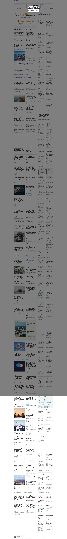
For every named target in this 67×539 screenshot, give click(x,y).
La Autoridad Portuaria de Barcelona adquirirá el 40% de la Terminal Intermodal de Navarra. (31, 468)
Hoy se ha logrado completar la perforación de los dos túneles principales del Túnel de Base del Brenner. (49, 292)
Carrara (39, 400)
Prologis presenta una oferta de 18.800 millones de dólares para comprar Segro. (31, 268)
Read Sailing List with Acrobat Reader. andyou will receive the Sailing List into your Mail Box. (27, 21)
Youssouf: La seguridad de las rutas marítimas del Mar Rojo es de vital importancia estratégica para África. (18, 442)
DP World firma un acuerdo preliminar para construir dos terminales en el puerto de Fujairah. (41, 362)
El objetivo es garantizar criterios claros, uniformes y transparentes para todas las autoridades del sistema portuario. (49, 501)
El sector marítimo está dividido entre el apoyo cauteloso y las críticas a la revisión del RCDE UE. (19, 497)
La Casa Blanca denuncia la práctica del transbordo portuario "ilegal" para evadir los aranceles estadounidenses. (30, 33)
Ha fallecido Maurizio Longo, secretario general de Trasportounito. (49, 144)
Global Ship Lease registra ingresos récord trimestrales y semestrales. (41, 199)
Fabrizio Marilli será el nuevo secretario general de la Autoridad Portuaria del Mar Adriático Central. (41, 262)
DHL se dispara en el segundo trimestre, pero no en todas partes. (49, 187)
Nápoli (45, 399)
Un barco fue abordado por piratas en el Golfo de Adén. (31, 72)
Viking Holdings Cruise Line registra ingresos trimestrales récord (41, 73)
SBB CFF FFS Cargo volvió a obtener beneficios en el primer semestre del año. (19, 31)
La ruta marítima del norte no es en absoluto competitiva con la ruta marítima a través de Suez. (19, 224)
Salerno (50, 397)
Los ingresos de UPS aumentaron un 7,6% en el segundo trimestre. (41, 303)
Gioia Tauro (45, 397)
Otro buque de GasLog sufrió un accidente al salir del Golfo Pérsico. (49, 237)
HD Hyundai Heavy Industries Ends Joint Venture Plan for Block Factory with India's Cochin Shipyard (41, 429)
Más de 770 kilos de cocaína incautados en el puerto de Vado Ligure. (41, 465)
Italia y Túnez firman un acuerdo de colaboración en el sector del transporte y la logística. (49, 283)
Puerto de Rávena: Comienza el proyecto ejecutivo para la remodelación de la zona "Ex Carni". (49, 42)
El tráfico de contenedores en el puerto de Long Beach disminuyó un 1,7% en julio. (41, 83)
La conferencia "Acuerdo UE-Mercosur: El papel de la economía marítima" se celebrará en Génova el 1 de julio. (41, 414)
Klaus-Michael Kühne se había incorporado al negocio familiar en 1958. (49, 26)
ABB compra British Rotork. (49, 516)
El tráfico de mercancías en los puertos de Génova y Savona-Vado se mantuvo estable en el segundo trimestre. (19, 201)
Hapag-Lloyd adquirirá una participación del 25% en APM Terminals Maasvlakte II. (31, 85)
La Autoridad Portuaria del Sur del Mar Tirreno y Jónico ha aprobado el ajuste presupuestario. (41, 273)
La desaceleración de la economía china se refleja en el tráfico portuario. (31, 54)
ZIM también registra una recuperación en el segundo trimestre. (31, 97)
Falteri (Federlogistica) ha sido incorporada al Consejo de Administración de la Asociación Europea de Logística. (49, 381)
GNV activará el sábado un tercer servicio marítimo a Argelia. (41, 207)
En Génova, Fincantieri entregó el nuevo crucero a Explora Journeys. (31, 436)
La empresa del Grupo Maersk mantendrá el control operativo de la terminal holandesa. (31, 90)
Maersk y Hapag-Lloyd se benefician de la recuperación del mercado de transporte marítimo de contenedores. (31, 189)
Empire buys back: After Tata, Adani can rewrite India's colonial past (49, 428)
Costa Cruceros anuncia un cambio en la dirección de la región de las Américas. (49, 105)
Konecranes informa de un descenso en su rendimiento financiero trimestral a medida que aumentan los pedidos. (41, 342)
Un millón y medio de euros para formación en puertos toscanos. (49, 272)
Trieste (50, 400)
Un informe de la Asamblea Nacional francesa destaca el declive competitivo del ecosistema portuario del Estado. (19, 311)
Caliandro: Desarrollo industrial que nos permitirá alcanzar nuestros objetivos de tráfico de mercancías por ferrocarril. (19, 472)
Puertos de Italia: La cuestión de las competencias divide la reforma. (25, 488)
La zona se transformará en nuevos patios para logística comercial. (41, 167)
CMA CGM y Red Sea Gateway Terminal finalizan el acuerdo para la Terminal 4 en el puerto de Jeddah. (31, 43)
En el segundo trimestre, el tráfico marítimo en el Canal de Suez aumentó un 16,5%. (31, 289)
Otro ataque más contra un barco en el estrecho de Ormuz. (31, 496)
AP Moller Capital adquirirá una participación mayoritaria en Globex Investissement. (19, 119)
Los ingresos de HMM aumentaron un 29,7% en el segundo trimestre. (19, 179)
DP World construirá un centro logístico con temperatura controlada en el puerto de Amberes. (49, 200)
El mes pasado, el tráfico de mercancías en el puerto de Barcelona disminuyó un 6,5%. (19, 128)
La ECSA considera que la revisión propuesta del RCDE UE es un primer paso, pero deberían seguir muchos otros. (19, 507)
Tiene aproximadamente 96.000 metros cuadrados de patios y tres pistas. (41, 287)
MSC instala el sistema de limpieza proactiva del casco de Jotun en (41, 124)
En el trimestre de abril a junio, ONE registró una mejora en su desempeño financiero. (19, 279)
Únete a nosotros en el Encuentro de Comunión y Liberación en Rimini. (41, 42)
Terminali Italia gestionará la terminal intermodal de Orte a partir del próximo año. (41, 283)
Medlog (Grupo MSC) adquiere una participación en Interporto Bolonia (19, 467)
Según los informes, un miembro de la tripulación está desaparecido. (41, 222)
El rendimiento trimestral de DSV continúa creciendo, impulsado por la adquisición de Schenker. (41, 380)
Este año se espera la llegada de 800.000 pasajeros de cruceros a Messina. (49, 217)
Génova (45, 396)
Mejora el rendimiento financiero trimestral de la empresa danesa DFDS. (41, 94)
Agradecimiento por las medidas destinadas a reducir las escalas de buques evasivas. (30, 513)
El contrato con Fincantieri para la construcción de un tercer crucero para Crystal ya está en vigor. (18, 248)
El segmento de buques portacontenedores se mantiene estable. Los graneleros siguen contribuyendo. (49, 212)
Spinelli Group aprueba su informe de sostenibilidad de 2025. (44, 254)
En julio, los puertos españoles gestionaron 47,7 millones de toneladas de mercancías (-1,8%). (41, 32)
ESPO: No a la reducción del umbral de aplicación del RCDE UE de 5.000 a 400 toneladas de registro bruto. (31, 507)
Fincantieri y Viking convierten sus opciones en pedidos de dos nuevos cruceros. (19, 72)
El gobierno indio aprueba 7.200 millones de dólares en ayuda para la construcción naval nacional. (31, 400)
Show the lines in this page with (29, 23)
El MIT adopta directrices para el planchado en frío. (49, 497)
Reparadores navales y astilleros (48, 405)
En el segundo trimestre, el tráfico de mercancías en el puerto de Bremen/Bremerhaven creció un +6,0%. (24, 64)
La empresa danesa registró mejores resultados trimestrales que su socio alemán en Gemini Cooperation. (30, 195)
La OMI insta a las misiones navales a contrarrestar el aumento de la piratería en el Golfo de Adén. (18, 43)
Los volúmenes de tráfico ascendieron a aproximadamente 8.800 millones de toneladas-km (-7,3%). (31, 318)
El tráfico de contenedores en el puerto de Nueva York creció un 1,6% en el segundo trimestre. (41, 227)
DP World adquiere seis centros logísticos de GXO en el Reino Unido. (41, 187)
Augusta (40, 397)
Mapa (50, 402)
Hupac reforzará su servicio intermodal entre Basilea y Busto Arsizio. (49, 52)
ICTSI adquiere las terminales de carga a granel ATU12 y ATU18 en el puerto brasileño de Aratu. (49, 332)
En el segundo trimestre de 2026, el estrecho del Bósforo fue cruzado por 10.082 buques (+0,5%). (18, 299)
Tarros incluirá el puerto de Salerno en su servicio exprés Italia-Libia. (44, 16)
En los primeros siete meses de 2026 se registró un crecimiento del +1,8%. (49, 79)
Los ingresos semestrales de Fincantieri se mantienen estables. (18, 355)
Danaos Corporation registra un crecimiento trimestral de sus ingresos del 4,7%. (49, 208)
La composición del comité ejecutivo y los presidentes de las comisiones (49, 356)
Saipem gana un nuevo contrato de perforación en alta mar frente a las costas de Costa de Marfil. (49, 371)
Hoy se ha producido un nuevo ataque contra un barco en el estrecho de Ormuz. (41, 487)
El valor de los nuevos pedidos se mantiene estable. (40, 374)
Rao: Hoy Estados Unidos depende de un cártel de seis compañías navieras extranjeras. (31, 372)
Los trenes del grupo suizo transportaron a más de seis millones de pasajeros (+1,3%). (19, 36)
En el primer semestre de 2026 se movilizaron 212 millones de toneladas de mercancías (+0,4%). (19, 456)
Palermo (45, 400)
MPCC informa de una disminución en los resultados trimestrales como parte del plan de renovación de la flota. (41, 24)
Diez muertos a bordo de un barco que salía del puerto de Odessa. (49, 480)
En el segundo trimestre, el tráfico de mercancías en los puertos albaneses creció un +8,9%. (31, 355)
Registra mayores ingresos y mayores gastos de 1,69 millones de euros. (41, 277)
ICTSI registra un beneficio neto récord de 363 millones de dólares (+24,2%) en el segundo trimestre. (41, 238)
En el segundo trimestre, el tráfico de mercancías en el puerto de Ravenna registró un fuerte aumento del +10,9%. (49, 177)
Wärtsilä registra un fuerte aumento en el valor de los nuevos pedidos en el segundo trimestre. (49, 466)
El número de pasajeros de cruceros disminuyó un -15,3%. (41, 183)
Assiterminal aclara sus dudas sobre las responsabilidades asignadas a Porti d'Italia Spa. (41, 517)
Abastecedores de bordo (47, 406)
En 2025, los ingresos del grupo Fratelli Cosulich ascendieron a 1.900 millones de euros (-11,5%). (41, 144)
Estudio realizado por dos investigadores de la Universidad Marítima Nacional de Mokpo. (19, 229)
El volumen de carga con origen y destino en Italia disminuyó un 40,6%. (41, 139)
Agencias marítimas (40, 407)
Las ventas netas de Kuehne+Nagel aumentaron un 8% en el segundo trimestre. (41, 353)
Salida (48, 170)
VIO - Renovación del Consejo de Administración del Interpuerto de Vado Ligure (49, 362)
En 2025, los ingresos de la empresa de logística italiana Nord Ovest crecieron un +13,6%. (49, 304)
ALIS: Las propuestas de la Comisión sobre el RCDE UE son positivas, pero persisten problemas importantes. (41, 499)
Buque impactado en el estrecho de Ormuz (31, 117)
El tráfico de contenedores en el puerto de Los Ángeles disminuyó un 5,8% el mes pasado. (49, 73)
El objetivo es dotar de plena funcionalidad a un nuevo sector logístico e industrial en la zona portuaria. (49, 47)
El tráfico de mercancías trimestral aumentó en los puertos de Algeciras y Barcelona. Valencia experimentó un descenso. (41, 313)
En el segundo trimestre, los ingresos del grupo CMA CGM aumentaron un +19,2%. (31, 377)
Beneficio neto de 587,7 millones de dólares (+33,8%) (41, 77)
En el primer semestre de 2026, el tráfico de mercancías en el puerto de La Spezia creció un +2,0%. (19, 149)
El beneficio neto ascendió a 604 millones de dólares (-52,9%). (41, 307)
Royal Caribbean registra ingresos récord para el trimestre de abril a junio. (18, 377)
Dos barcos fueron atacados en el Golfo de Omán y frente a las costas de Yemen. (31, 212)
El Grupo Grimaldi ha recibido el (49, 133)
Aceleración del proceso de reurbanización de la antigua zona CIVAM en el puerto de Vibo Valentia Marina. (41, 161)
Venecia (50, 401)
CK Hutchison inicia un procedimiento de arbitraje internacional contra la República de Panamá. (19, 85)
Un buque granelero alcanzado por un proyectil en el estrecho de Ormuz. (41, 217)
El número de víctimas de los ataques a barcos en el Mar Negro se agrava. (49, 476)
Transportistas (46, 407)
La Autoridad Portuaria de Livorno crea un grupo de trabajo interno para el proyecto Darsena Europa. (45, 115)
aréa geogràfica (50, 173)
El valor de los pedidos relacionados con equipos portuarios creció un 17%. (41, 348)
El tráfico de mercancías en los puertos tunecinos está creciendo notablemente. (31, 149)
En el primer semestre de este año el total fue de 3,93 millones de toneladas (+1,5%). (19, 114)
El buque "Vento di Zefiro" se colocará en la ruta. (44, 19)
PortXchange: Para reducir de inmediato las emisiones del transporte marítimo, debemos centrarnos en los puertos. (19, 388)
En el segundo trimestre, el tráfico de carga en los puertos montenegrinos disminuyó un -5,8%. (41, 134)
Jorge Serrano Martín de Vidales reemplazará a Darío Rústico (49, 110)
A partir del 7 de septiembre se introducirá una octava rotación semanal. (49, 57)
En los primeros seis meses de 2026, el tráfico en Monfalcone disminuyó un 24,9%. (31, 394)
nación (48, 172)
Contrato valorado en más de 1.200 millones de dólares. (41, 483)
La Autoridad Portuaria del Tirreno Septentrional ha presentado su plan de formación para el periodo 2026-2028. (49, 277)
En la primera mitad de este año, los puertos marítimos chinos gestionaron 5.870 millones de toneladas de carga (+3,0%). (31, 479)
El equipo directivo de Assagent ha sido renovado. (49, 352)
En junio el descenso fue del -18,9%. (18, 163)
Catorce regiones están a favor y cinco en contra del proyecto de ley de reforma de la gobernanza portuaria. (49, 342)
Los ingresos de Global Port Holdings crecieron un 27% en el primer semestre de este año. (31, 279)
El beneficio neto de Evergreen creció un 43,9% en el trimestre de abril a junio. (31, 179)
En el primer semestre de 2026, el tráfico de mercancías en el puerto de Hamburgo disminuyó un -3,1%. (31, 168)
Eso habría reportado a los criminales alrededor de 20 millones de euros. (49, 36)
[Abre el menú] (14, 8)
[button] (52, 8)
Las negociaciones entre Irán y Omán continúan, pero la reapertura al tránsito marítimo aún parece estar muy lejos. (31, 251)
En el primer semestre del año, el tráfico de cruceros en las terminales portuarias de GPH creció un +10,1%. (41, 507)
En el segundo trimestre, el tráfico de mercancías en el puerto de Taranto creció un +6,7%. (49, 62)
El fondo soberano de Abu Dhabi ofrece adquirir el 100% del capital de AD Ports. (31, 127)
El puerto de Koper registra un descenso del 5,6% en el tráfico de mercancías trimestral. (19, 159)
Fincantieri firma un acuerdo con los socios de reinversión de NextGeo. (49, 311)
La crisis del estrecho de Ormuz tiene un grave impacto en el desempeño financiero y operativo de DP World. (31, 159)
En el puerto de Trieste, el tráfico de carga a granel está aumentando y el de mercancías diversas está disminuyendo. (30, 388)
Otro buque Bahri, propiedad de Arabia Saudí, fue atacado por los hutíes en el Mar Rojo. (41, 292)
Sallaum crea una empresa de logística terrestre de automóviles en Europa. (41, 62)
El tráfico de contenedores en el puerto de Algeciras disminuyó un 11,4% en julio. (41, 53)
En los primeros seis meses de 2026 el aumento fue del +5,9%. (49, 183)
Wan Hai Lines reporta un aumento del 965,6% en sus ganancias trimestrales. (49, 124)
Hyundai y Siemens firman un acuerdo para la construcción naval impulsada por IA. (31, 423)
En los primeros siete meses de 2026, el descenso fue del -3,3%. (41, 57)
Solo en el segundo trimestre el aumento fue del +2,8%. (41, 512)
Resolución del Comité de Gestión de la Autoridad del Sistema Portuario (41, 335)
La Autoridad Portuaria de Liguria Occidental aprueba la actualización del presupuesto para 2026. (49, 507)
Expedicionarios (40, 406)
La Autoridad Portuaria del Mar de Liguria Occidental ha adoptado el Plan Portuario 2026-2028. (49, 262)
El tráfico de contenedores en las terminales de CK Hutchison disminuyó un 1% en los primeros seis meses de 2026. (19, 169)
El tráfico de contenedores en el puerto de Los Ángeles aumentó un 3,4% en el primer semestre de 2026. (49, 524)
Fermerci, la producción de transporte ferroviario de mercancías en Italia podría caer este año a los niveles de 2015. (19, 401)
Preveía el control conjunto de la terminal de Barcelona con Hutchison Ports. (41, 156)
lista (43, 402)
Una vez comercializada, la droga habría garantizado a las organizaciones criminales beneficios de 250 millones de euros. (41, 470)
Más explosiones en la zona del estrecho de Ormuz (31, 247)
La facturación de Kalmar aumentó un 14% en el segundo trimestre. (41, 370)
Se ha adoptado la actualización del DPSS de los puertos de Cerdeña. (41, 331)
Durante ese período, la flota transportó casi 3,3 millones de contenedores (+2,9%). (19, 284)
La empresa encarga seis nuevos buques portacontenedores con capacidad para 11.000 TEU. (49, 128)
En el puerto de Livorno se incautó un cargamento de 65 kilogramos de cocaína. (49, 32)
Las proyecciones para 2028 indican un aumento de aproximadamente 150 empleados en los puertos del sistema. (49, 267)
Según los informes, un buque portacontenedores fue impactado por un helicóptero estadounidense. (31, 217)
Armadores (39, 405)
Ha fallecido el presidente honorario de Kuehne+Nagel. (49, 22)
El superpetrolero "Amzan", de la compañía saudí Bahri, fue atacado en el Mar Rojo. (19, 50)
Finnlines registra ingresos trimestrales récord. (49, 244)
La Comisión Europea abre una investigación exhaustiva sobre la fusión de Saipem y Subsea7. (24, 459)
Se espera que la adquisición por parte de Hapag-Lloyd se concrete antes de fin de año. (31, 102)
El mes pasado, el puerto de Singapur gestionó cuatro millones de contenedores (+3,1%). (31, 107)
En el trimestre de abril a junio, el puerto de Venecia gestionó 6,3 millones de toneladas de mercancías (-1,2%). (41, 178)
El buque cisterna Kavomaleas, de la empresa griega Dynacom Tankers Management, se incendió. (41, 491)
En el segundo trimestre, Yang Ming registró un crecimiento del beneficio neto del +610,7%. (19, 213)
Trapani (50, 399)
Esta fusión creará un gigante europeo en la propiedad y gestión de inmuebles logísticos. (31, 273)
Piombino (45, 401)
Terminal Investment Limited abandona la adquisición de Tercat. (41, 152)
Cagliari (39, 399)
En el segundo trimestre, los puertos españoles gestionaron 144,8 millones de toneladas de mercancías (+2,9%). (31, 448)
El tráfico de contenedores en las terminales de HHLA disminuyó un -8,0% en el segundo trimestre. (49, 94)
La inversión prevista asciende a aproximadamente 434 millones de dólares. (30, 48)
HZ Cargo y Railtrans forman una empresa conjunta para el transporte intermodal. (49, 227)
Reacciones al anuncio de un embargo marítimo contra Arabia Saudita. (41, 461)
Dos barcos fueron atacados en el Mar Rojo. (30, 258)
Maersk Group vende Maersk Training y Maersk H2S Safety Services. (49, 161)
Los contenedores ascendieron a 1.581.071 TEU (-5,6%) (41, 37)
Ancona (39, 396)
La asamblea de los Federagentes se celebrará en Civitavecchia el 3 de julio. (49, 413)
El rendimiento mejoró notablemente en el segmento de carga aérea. (41, 357)
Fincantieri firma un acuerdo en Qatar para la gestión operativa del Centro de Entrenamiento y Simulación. (49, 454)
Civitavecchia (40, 401)
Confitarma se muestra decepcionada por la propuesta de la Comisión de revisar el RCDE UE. (49, 487)
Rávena (50, 396)
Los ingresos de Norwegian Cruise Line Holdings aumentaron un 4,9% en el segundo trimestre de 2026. (31, 345)
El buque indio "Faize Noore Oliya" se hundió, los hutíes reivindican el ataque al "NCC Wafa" (31, 262)
